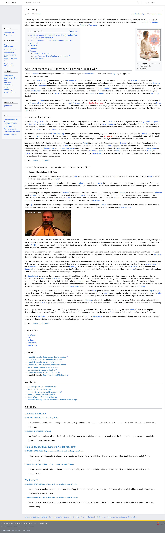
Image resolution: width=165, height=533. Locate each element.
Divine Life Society (40, 160)
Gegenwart (39, 121)
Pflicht (33, 245)
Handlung (155, 93)
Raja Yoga (31, 335)
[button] (48, 223)
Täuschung (151, 148)
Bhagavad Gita (49, 148)
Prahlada (96, 200)
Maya (132, 269)
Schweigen (122, 143)
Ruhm (68, 198)
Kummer (32, 124)
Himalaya (106, 88)
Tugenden (118, 198)
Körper (27, 200)
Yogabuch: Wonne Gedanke (39, 389)
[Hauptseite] (11, 14)
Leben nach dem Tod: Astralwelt (40, 394)
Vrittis (85, 143)
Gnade (112, 312)
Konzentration (151, 264)
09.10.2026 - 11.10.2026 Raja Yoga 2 (38, 431)
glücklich (146, 121)
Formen (33, 195)
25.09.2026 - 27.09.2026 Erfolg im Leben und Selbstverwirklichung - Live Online (54, 451)
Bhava (77, 103)
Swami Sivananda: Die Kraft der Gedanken (44, 362)
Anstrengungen (108, 124)
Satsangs (82, 281)
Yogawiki (11, 2)
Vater (132, 309)
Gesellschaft (33, 276)
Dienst (42, 278)
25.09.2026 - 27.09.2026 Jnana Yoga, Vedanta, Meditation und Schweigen (51, 484)
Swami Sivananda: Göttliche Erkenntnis (43, 372)
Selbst (71, 103)
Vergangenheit (35, 103)
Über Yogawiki (16, 530)
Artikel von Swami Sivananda (105, 517)
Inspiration (42, 316)
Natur (158, 103)
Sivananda (35, 73)
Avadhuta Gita (68, 148)
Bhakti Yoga (32, 345)
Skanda (86, 316)
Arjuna (56, 179)
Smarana (65, 192)
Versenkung (96, 153)
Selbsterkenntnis (95, 151)
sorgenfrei (155, 121)
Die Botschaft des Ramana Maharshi (42, 367)
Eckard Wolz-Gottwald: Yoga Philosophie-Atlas (46, 365)
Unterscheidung (57, 133)
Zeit (116, 176)
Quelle (27, 153)
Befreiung (141, 286)
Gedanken (42, 85)
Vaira (159, 293)
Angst (42, 124)
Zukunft (112, 121)
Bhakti (103, 204)
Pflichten (88, 300)
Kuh (43, 302)
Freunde (70, 80)
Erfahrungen (36, 91)
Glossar (66, 517)
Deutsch (73, 517)
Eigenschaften (125, 207)
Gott (26, 110)
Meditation (92, 25)
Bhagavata (97, 316)
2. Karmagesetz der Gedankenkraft (42, 387)
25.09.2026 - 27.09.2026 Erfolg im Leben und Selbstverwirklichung (49, 464)
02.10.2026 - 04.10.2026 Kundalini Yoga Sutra (41, 418)
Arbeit (77, 80)
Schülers (134, 80)
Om (118, 148)
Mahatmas (56, 278)
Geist (150, 176)
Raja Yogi (73, 266)
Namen (122, 192)
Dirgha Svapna (110, 136)
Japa (31, 204)
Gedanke (31, 340)
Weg (113, 73)
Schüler (119, 151)
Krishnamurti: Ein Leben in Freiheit (41, 370)
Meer (40, 129)
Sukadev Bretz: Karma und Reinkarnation (44, 359)
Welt (101, 93)
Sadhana (157, 254)
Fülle (66, 145)
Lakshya (156, 83)
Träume (39, 136)
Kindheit (144, 133)
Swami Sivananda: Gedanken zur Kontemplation (47, 357)
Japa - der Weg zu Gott (33, 212)
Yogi (75, 176)
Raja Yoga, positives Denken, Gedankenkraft (50, 446)
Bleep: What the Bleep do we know (42, 397)
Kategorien (28, 517)
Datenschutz (5, 530)
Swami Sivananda (151, 22)
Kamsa (107, 293)
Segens (54, 129)
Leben (91, 93)
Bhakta (134, 266)
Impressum (26, 530)
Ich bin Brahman (96, 103)
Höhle (97, 88)
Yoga (82, 25)
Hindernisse (89, 73)
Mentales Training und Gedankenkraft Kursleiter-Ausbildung (52, 399)
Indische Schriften (35, 413)
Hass (94, 290)
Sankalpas (142, 124)
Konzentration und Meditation (55, 375)
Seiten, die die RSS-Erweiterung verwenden (47, 517)
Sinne (109, 145)
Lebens (81, 183)
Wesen (149, 151)
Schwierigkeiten (73, 286)
